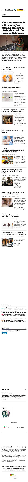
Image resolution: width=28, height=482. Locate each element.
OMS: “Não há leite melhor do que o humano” (13, 131)
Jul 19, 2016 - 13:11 (12, 154)
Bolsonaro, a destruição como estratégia (15, 308)
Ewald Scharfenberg (6, 237)
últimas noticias (6, 305)
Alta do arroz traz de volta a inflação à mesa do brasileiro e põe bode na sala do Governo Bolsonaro (13, 28)
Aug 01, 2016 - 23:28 (17, 135)
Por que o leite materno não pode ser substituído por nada (13, 193)
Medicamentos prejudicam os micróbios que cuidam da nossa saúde (12, 171)
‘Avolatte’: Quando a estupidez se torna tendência (12, 88)
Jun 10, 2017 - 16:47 (12, 91)
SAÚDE (3, 129)
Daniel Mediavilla (5, 175)
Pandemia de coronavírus (7, 20)
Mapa (14, 468)
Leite (4, 15)
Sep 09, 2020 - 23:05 (19, 52)
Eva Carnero (4, 219)
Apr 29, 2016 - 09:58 (15, 175)
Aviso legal (17, 466)
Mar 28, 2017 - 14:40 (17, 114)
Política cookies (22, 466)
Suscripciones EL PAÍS (19, 468)
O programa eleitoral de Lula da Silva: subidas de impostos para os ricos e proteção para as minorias (13, 315)
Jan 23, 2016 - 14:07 (12, 219)
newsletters (5, 328)
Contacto (4, 466)
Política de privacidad (7, 468)
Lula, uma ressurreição (11, 311)
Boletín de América (7, 393)
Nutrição (4, 213)
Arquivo (4, 408)
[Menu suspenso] (3, 10)
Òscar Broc (4, 91)
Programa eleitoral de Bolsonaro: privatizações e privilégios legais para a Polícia (14, 320)
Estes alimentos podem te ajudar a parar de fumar (13, 68)
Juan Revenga (5, 154)
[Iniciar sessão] (25, 10)
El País (3, 71)
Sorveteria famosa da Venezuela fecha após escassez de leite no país (14, 233)
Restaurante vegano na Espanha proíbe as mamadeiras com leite (13, 110)
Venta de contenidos (10, 466)
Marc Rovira (4, 114)
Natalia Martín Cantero (7, 135)
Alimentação (4, 148)
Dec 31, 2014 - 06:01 (20, 237)
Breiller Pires (5, 52)
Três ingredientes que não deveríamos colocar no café (11, 215)
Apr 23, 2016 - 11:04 (15, 196)
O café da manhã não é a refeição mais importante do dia (13, 151)
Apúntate (4, 333)
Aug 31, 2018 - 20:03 (10, 71)
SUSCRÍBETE (20, 9)
